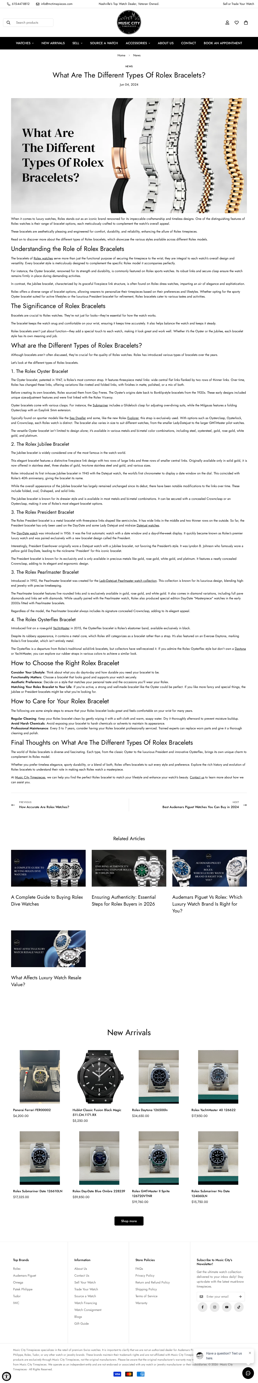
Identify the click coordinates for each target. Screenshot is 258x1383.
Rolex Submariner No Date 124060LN (210, 1193)
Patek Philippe (22, 1289)
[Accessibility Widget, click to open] (6, 1376)
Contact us (197, 777)
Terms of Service (146, 1296)
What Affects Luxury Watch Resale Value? (46, 981)
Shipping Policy (146, 1289)
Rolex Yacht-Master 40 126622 (213, 1110)
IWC (16, 1303)
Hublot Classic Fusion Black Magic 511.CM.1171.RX (97, 1112)
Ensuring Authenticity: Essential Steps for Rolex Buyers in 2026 (124, 900)
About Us (80, 1268)
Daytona (240, 648)
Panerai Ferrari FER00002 (32, 1110)
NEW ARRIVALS (53, 43)
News (136, 55)
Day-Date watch (27, 533)
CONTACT (188, 43)
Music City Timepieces (30, 777)
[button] (246, 22)
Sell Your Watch (85, 1282)
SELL (75, 43)
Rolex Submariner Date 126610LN (37, 1191)
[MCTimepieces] (227, 1307)
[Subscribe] (240, 1296)
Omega (18, 1282)
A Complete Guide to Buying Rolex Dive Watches (47, 900)
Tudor (17, 1296)
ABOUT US (166, 43)
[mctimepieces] (129, 22)
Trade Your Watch (86, 1289)
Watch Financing (85, 1303)
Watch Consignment (87, 1310)
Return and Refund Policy (152, 1282)
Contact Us (81, 1275)
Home (121, 55)
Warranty (141, 1303)
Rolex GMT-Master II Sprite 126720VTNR (151, 1193)
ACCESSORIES (136, 43)
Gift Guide (81, 1323)
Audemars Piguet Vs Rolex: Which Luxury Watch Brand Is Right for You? (207, 903)
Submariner (100, 405)
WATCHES (23, 43)
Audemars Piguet (24, 1275)
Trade (235, 4)
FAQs (139, 1268)
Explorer (132, 418)
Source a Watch (85, 1296)
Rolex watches (43, 258)
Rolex (17, 1268)
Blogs (78, 1316)
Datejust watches (148, 525)
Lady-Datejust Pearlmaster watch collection (128, 580)
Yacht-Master (61, 628)
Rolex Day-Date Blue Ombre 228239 (99, 1191)
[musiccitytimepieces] (202, 1307)
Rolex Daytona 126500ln (150, 1110)
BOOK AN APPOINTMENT (223, 43)
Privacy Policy (144, 1275)
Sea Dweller (78, 418)
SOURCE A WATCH (104, 43)
